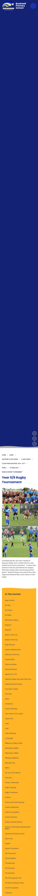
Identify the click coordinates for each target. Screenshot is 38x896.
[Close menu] (33, 6)
